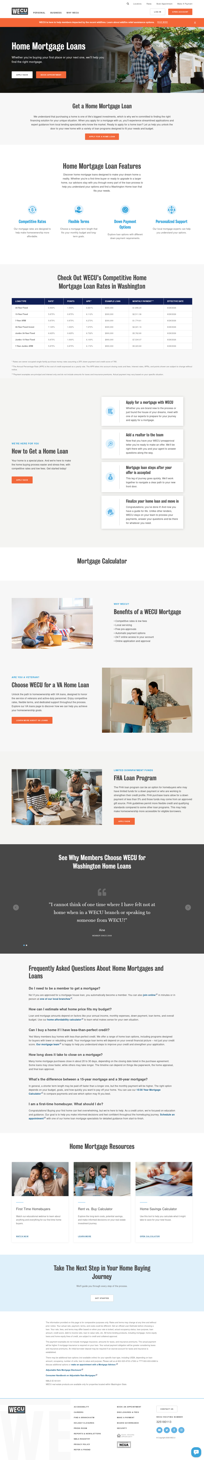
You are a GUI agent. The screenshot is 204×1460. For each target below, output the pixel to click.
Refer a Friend (82, 1450)
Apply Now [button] (124, 821)
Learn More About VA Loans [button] (32, 720)
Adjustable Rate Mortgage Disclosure (63, 1370)
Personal (39, 13)
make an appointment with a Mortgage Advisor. (93, 1365)
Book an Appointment (129, 1407)
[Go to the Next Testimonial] (188, 907)
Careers (78, 1412)
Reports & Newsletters (87, 1434)
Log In (157, 12)
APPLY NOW (22, 75)
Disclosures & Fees (128, 1412)
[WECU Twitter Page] (167, 1430)
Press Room (80, 1428)
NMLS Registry (82, 1439)
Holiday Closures (84, 1423)
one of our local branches (55, 999)
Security (122, 1428)
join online (149, 995)
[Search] (128, 4)
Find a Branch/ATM (84, 1418)
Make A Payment (184, 4)
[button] (196, 1452)
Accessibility (81, 1407)
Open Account (180, 12)
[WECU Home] (20, 12)
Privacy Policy (82, 1444)
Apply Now (22, 480)
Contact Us (166, 1409)
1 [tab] (24, 945)
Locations (137, 4)
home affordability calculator (64, 1020)
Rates (149, 4)
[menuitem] (137, 4)
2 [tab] (26, 945)
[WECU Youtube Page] (159, 1430)
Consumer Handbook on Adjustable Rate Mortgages (70, 1376)
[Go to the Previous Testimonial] (16, 907)
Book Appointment (164, 4)
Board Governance (128, 1423)
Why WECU (72, 13)
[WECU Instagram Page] (181, 1430)
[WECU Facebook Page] (174, 1430)
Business (56, 13)
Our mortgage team (47, 1044)
